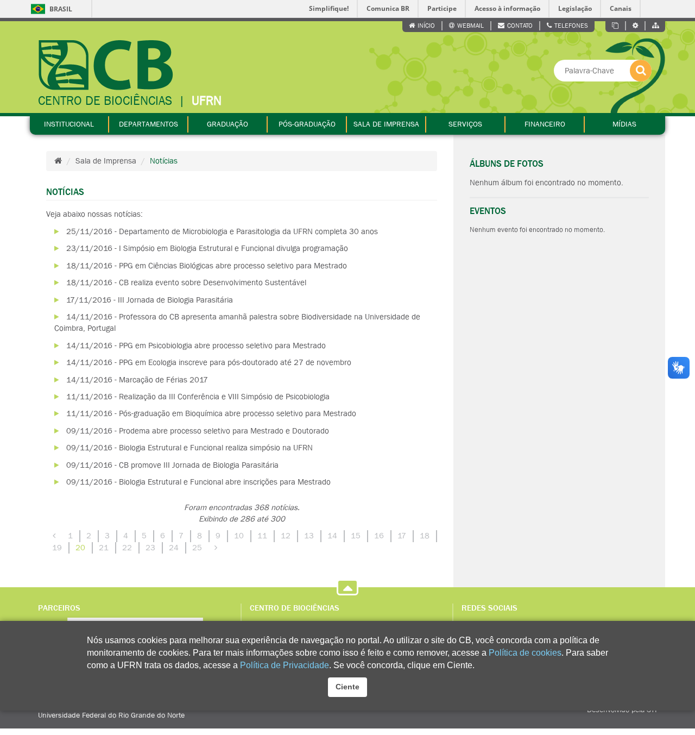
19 (57, 547)
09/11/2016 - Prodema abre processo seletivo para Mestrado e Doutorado (197, 430)
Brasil (51, 9)
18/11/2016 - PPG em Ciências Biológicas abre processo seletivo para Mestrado (206, 265)
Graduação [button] (227, 124)
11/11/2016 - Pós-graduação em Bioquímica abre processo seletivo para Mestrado (211, 413)
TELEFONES (571, 25)
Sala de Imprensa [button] (386, 124)
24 (174, 547)
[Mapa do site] (655, 25)
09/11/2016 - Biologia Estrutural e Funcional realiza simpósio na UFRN (189, 447)
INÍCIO (426, 25)
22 (127, 547)
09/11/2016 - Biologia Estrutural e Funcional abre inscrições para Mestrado (198, 481)
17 (401, 535)
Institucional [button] (69, 124)
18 (424, 535)
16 (379, 535)
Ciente (347, 686)
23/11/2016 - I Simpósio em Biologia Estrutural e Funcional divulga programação (207, 248)
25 (197, 547)
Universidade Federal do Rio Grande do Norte (111, 715)
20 (80, 547)
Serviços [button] (465, 124)
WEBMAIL (470, 25)
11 (262, 535)
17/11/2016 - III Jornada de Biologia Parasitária (149, 299)
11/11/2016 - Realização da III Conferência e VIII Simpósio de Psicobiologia (198, 396)
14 (332, 535)
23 (150, 547)
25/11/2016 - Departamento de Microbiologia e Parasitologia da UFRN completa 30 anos (222, 231)
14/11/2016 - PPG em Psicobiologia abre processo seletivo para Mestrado (196, 345)
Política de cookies (525, 652)
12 (285, 535)
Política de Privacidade (284, 665)
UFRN (207, 101)
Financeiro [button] (545, 124)
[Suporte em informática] (636, 25)
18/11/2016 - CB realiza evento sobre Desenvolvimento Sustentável (186, 282)
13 (309, 535)
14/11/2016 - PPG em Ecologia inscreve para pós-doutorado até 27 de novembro (208, 362)
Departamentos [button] (148, 124)
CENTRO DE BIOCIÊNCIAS (105, 101)
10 (239, 535)
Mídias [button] (624, 124)
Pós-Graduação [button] (307, 124)
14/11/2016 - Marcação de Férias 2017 (137, 379)
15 (356, 535)
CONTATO (520, 25)
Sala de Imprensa (105, 160)
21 (104, 547)
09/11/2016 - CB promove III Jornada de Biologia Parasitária (172, 465)
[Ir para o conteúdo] (615, 25)
